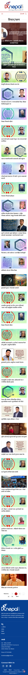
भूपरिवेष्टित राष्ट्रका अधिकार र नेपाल (10, 419)
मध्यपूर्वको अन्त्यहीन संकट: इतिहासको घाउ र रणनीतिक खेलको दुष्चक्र (12, 381)
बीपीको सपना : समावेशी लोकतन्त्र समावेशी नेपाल (14, 42)
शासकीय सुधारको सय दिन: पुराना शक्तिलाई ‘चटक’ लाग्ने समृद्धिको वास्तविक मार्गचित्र (12, 306)
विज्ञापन (10, 670)
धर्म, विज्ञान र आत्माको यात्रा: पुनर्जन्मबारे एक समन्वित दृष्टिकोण (12, 510)
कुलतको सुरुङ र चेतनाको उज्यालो (10, 288)
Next (17, 596)
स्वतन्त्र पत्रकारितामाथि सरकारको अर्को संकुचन (13, 159)
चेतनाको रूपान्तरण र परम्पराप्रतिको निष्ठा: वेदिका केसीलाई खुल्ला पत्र (13, 103)
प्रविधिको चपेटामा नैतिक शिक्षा (9, 270)
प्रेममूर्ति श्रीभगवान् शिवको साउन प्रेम (10, 84)
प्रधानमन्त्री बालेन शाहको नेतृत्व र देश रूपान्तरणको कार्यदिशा (14, 140)
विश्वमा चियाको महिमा (7, 121)
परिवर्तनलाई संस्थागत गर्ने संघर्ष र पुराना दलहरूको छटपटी (13, 177)
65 (8, 597)
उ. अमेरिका (3, 627)
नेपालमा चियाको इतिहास (7, 196)
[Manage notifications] (24, 671)
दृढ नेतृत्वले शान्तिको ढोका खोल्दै (9, 472)
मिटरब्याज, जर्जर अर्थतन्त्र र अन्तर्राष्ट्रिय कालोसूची (13, 253)
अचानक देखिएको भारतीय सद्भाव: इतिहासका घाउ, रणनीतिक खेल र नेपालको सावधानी (14, 569)
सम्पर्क (23, 670)
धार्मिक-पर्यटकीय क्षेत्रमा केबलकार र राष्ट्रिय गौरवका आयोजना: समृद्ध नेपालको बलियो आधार (13, 214)
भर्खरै (23, 14)
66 (12, 597)
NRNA (2, 629)
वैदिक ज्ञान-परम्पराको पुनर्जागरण (9, 587)
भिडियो (2, 631)
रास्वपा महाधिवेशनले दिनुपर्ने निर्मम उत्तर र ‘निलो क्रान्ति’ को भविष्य (13, 490)
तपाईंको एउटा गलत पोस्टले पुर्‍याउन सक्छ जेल (12, 454)
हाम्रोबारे (5, 670)
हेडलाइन (3, 633)
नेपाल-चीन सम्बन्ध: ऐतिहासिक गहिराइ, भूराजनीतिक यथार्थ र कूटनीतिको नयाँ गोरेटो (12, 400)
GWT (18, 673)
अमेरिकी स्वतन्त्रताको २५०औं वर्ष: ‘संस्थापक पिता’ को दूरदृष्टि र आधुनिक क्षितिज (13, 344)
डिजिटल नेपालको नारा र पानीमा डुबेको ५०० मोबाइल (12, 549)
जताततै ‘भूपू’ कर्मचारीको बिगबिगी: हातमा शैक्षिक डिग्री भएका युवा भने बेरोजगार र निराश (14, 64)
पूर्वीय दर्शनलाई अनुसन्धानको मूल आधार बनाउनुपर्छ (14, 437)
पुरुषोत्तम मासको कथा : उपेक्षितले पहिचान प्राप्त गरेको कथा (13, 530)
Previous (6, 594)
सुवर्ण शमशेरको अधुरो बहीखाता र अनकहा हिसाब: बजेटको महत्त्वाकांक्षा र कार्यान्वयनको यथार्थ (13, 234)
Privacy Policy (17, 670)
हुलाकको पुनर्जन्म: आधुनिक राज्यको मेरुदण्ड (12, 362)
